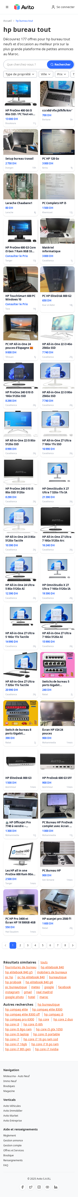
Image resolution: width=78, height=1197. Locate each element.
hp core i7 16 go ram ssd (41, 1039)
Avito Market (10, 1115)
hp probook (13, 982)
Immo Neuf (9, 1081)
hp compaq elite (16, 1009)
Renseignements (13, 1160)
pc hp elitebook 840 (31, 977)
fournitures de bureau (20, 967)
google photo (14, 997)
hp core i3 (12, 1024)
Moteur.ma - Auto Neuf (16, 1076)
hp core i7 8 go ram (45, 1044)
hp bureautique (49, 1004)
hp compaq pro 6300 (19, 1019)
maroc (44, 997)
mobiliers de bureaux (52, 972)
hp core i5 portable (46, 1034)
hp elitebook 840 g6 (39, 982)
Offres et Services (13, 1150)
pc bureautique (16, 987)
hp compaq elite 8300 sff (22, 1014)
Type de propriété (18, 74)
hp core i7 (12, 1039)
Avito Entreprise (12, 1120)
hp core (43, 1019)
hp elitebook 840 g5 (19, 972)
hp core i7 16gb (16, 1044)
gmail (28, 992)
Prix (59, 74)
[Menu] (7, 7)
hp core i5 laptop (17, 1034)
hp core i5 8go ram (18, 1029)
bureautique (58, 977)
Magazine (9, 1091)
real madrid (44, 992)
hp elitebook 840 (52, 967)
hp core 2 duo (63, 1019)
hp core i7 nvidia (46, 1049)
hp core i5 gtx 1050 (49, 1029)
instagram (12, 992)
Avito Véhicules (12, 1106)
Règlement (9, 1135)
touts (44, 962)
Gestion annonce (13, 1140)
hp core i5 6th (33, 1024)
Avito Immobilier (12, 1110)
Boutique (8, 1155)
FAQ (5, 1165)
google (49, 987)
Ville (44, 74)
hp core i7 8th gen (18, 1049)
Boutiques (9, 1086)
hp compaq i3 (53, 1014)
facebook (64, 987)
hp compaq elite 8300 (47, 1009)
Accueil (7, 21)
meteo (35, 987)
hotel (31, 997)
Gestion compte (12, 1145)
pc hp (9, 977)
